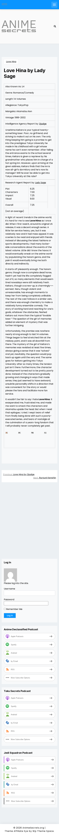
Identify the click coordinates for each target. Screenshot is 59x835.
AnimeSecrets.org (33, 827)
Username (9, 588)
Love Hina (11, 61)
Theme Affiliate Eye (16, 831)
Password (9, 599)
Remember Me (14, 609)
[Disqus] (29, 523)
